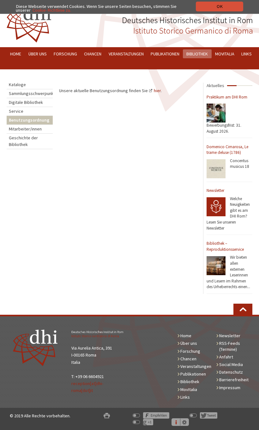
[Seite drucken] (107, 416)
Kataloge (17, 84)
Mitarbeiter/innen (25, 129)
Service (16, 111)
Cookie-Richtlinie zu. (52, 10)
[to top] (242, 309)
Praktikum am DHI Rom (227, 97)
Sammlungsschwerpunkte (30, 93)
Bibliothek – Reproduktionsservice (225, 246)
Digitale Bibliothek (26, 102)
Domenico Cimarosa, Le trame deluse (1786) (227, 149)
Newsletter (215, 190)
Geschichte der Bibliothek (23, 141)
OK (220, 6)
